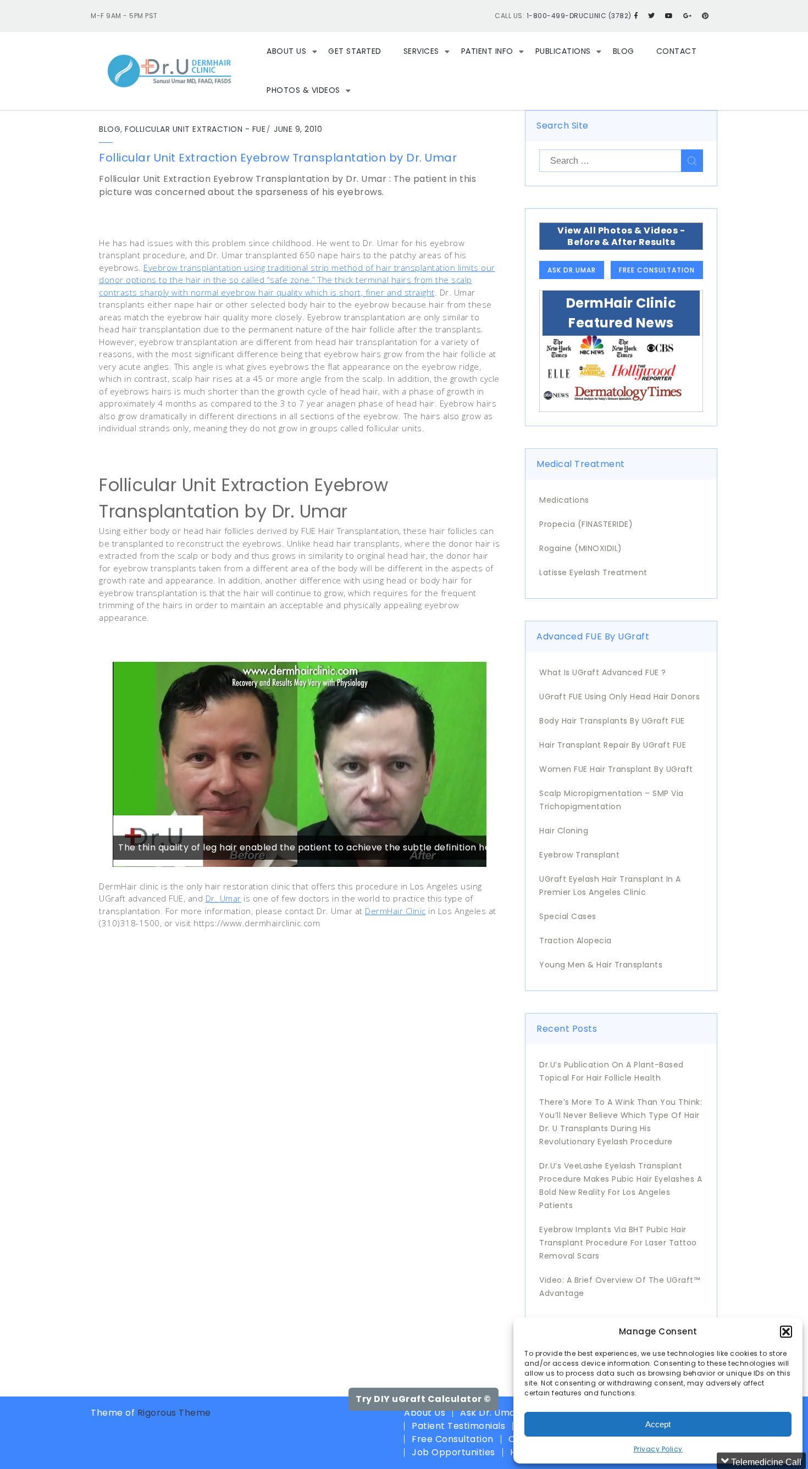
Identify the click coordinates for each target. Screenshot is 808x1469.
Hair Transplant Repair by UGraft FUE (612, 744)
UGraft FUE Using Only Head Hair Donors (619, 696)
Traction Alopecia (575, 940)
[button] (786, 1331)
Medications (564, 499)
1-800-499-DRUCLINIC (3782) (579, 15)
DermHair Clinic (395, 910)
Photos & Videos (303, 90)
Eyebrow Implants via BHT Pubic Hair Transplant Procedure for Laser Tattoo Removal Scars (618, 1242)
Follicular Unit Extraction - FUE (195, 129)
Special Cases (567, 916)
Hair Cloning (563, 830)
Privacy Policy (658, 1449)
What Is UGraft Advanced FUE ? (602, 672)
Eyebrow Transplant (579, 854)
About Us (286, 51)
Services (421, 51)
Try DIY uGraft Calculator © (423, 1399)
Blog (623, 51)
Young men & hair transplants (600, 964)
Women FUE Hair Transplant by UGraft (616, 769)
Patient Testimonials (458, 1426)
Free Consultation (657, 270)
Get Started (354, 51)
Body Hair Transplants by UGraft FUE (612, 720)
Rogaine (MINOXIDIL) (580, 548)
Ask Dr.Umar (571, 270)
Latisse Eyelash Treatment (593, 572)
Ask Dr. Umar (489, 1412)
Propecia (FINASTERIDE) (586, 524)
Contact (676, 51)
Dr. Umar (223, 898)
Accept (658, 1424)
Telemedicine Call (765, 1462)
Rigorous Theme (174, 1412)
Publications (563, 51)
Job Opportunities (453, 1452)
